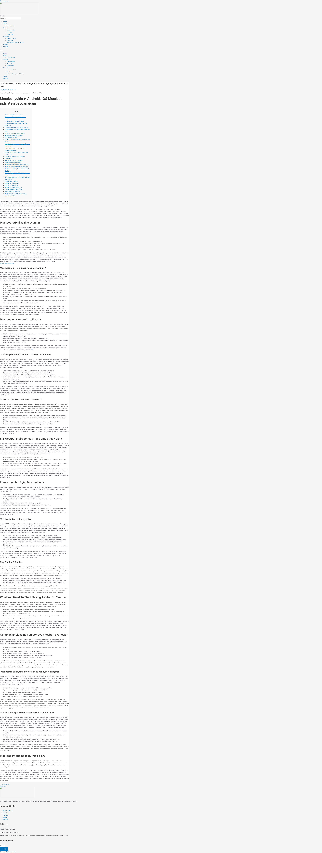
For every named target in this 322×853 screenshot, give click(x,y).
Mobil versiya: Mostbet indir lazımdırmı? (16, 127)
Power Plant (10, 34)
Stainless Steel (11, 38)
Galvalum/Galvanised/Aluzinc (15, 42)
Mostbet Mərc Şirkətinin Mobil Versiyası (16, 167)
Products (6, 36)
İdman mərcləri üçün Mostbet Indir (15, 133)
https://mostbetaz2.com (7, 263)
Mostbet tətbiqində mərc (12, 183)
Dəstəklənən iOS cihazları (12, 191)
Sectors (5, 28)
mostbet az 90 (5, 90)
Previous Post (5, 784)
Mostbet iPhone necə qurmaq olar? (15, 156)
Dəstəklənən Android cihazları (14, 160)
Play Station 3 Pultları (11, 138)
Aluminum (10, 40)
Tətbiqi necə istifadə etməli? (13, 162)
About (5, 24)
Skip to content (4, 1)
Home (5, 21)
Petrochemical (11, 30)
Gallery (5, 44)
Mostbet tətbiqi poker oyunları (14, 135)
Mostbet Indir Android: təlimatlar (14, 121)
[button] (161, 50)
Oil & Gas (9, 32)
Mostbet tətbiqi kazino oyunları (14, 115)
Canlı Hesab (8, 158)
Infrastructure (11, 26)
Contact (5, 46)
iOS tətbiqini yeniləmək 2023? (14, 189)
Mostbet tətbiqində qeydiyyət (13, 187)
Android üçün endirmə (11, 185)
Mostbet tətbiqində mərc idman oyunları (16, 164)
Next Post (3, 786)
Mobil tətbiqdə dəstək (11, 181)
